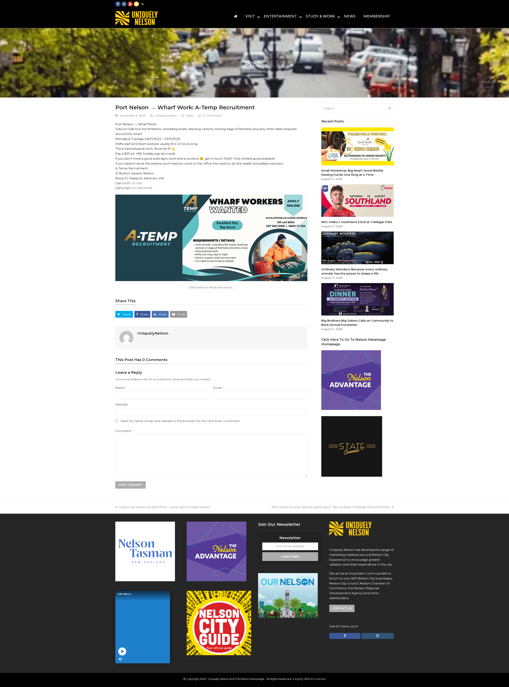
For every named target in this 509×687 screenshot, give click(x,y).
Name (121, 388)
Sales (189, 115)
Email (218, 388)
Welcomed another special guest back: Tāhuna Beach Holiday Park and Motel (330, 507)
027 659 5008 (141, 188)
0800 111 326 (132, 183)
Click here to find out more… (211, 287)
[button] (124, 314)
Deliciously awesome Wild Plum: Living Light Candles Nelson (164, 507)
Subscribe (290, 556)
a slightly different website (309, 678)
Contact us (342, 608)
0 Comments (212, 115)
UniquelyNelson (166, 115)
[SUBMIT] (390, 108)
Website (121, 404)
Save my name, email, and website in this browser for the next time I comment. (180, 421)
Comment (124, 431)
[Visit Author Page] (126, 337)
